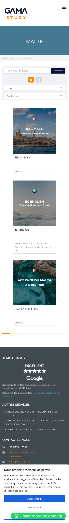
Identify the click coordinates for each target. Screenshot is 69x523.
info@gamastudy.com (19, 461)
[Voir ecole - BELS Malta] (34, 131)
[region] (34, 493)
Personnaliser (34, 507)
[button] (38, 516)
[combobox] (34, 88)
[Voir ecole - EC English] (34, 203)
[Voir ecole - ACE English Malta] (34, 282)
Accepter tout (34, 498)
